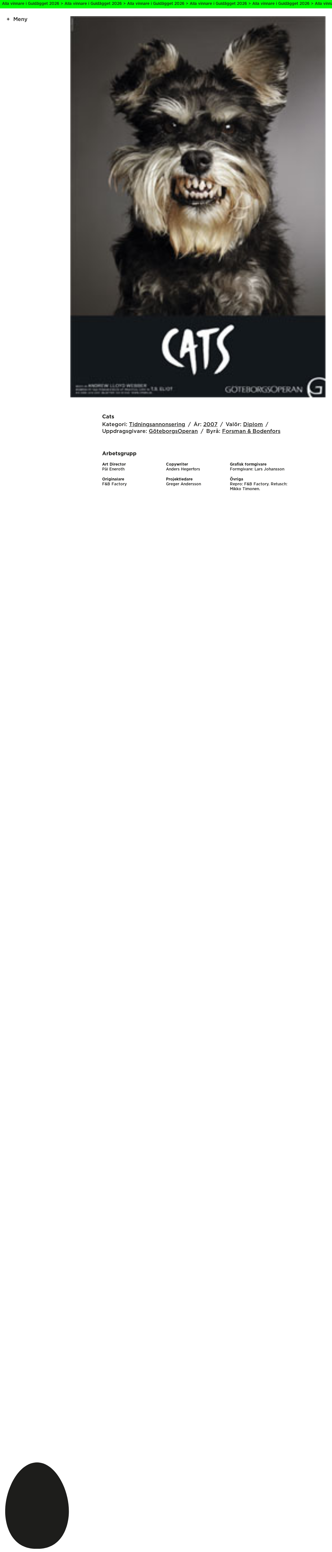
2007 (210, 424)
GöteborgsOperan (173, 431)
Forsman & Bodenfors (251, 431)
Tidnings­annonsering (157, 424)
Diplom (253, 424)
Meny (20, 19)
